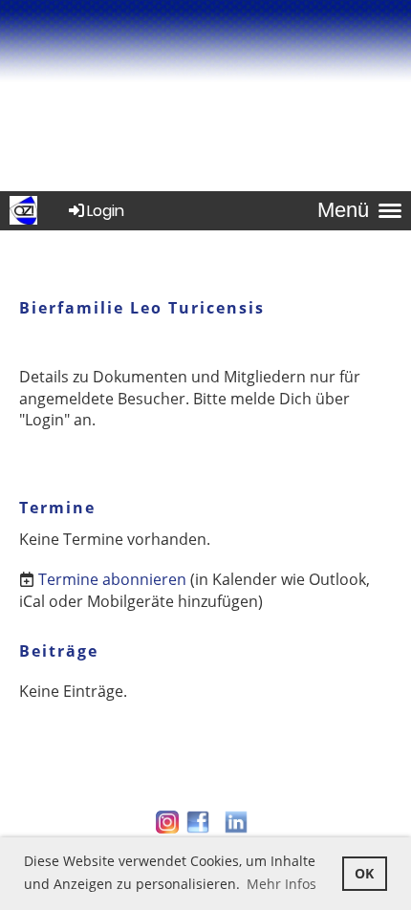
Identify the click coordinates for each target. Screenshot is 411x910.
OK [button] (364, 873)
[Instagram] (167, 830)
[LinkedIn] (236, 830)
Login (105, 211)
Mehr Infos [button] (281, 884)
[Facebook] (198, 830)
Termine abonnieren (112, 579)
